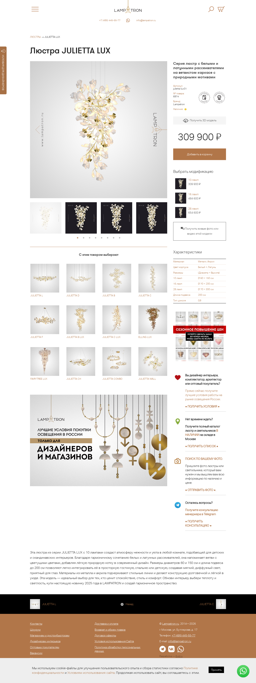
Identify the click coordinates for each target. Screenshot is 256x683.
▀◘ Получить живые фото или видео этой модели (199, 231)
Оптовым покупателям (44, 647)
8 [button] (120, 238)
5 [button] (102, 238)
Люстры (35, 37)
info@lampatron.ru (146, 20)
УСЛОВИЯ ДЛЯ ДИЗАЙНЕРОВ (3, 72)
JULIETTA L (49, 604)
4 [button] (96, 238)
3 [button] (90, 238)
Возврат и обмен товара (110, 629)
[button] (37, 130)
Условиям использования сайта (91, 673)
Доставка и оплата (106, 623)
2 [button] (84, 238)
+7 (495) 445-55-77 (109, 20)
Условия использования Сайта (114, 641)
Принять (216, 669)
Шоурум (35, 629)
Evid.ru (179, 656)
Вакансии (36, 653)
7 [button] (114, 238)
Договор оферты (105, 635)
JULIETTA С (206, 604)
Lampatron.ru (170, 623)
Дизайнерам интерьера (45, 641)
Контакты (36, 623)
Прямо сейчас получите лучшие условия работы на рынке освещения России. (203, 395)
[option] (98, 129)
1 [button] (78, 238)
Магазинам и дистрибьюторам (49, 635)
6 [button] (108, 238)
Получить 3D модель (202, 120)
